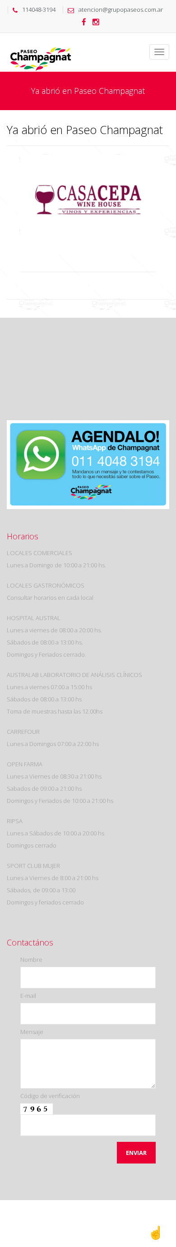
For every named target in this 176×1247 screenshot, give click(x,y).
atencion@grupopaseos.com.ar (121, 9)
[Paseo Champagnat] (40, 44)
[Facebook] (84, 22)
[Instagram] (96, 22)
